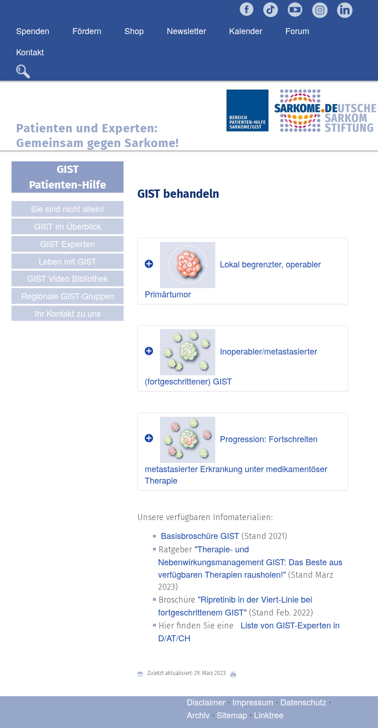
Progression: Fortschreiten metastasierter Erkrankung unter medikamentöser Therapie (236, 459)
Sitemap (232, 715)
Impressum (252, 702)
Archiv (198, 715)
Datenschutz (304, 702)
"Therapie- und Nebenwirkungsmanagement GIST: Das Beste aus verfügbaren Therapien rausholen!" (250, 561)
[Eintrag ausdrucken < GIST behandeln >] (235, 673)
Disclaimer (206, 702)
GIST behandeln (178, 194)
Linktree (269, 715)
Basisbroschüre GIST (200, 535)
